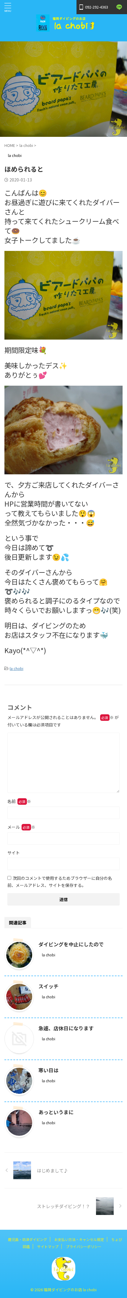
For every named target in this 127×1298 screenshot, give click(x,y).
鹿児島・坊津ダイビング (27, 1239)
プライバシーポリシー (83, 1246)
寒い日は (48, 1070)
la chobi (16, 668)
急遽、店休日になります (66, 1028)
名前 (19, 801)
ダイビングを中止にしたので (71, 944)
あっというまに (56, 1112)
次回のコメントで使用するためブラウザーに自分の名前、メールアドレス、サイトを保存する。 (59, 881)
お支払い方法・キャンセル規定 (79, 1239)
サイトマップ (47, 1246)
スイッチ (48, 986)
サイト (13, 853)
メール (21, 827)
